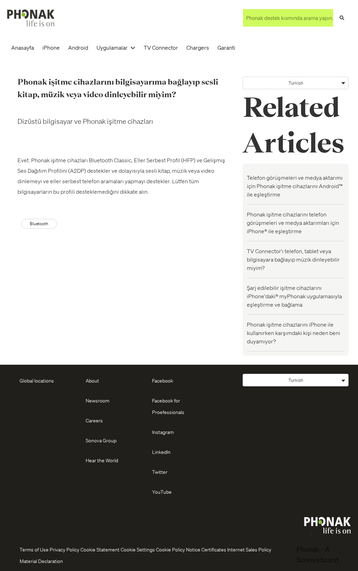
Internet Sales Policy (249, 549)
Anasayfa (22, 47)
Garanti (226, 47)
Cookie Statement (100, 549)
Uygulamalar (112, 47)
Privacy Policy (64, 549)
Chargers (197, 47)
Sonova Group (101, 440)
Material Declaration (41, 561)
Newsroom (97, 400)
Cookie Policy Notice (178, 549)
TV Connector (161, 47)
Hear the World (102, 460)
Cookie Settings (138, 549)
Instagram (163, 432)
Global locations (37, 380)
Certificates (213, 549)
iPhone (51, 47)
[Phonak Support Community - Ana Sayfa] (31, 18)
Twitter (159, 472)
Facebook (162, 380)
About (92, 380)
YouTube (162, 491)
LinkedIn (161, 452)
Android (78, 47)
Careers (94, 420)
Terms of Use (34, 549)
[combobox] (288, 18)
